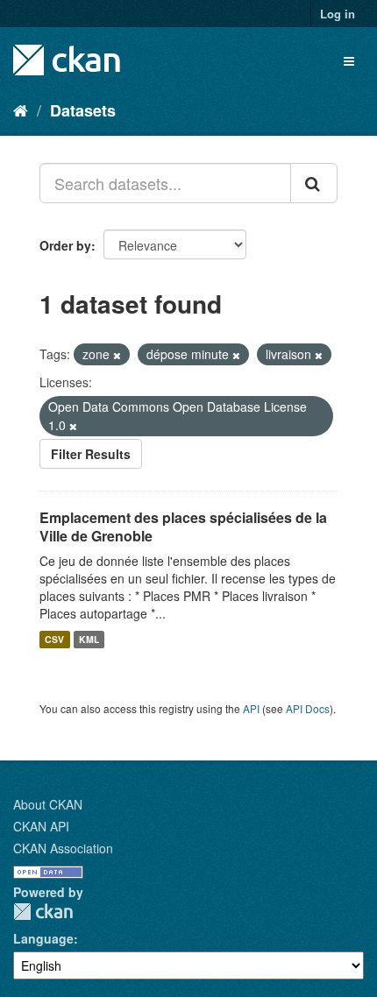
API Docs (308, 708)
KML (89, 639)
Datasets (83, 110)
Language (43, 938)
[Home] (20, 109)
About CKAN (47, 804)
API (251, 708)
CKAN (43, 911)
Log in (337, 13)
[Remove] (117, 355)
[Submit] (314, 183)
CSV (54, 639)
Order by (65, 245)
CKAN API (41, 826)
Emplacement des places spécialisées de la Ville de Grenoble (183, 526)
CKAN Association (63, 848)
